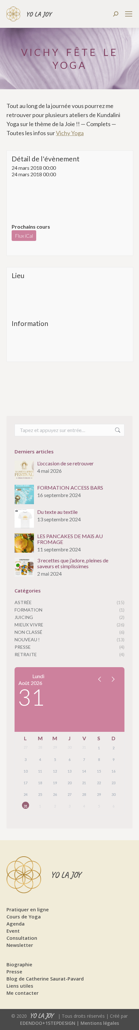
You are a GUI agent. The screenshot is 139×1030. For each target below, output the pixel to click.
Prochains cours (31, 226)
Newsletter (19, 945)
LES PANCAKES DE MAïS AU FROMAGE (70, 539)
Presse (14, 971)
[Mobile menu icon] (129, 14)
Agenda (15, 923)
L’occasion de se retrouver (65, 463)
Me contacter (22, 993)
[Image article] (24, 470)
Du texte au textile (57, 512)
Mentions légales (99, 1023)
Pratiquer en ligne (27, 909)
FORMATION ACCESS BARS (70, 488)
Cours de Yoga (23, 916)
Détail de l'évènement (46, 159)
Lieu (18, 275)
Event (13, 930)
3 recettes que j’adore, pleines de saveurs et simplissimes (72, 563)
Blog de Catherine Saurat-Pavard (45, 978)
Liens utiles (19, 985)
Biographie (19, 964)
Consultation (21, 938)
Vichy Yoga (70, 132)
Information (30, 323)
